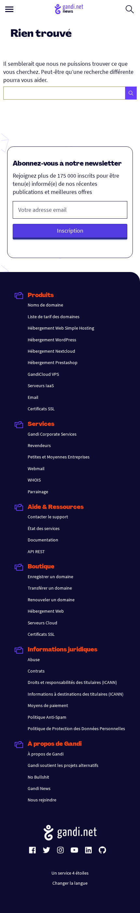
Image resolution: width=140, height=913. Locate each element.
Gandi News (39, 788)
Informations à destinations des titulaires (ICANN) (75, 694)
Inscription (70, 230)
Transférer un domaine (50, 588)
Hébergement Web (46, 611)
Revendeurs (39, 445)
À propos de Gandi (45, 754)
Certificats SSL (41, 409)
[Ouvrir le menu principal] (9, 9)
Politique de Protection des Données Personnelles (76, 728)
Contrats (36, 671)
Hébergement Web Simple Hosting (61, 328)
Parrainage (38, 492)
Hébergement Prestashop (52, 362)
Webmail (36, 468)
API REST (36, 551)
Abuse (34, 659)
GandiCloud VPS (43, 374)
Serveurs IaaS (41, 385)
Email (33, 397)
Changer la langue (70, 883)
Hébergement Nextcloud (51, 351)
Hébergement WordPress (52, 340)
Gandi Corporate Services (52, 434)
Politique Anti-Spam (47, 717)
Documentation (43, 540)
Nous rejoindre (42, 800)
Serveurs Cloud (42, 623)
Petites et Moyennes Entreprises (59, 457)
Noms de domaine (45, 305)
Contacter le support (48, 517)
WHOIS (34, 480)
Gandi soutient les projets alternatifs (63, 765)
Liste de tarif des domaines (53, 317)
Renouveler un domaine (51, 600)
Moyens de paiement (48, 705)
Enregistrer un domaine (50, 576)
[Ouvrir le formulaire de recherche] (129, 9)
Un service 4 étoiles (70, 873)
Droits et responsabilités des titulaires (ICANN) (72, 682)
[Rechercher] (131, 93)
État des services (44, 528)
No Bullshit (38, 777)
